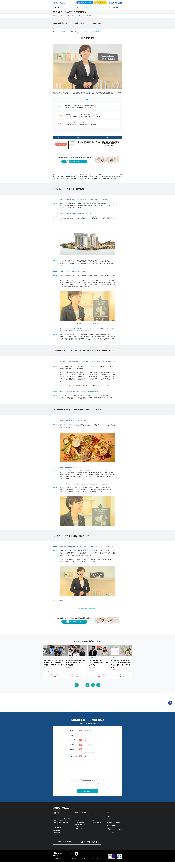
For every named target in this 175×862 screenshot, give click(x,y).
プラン (67, 7)
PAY (93, 816)
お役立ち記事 (57, 832)
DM (93, 818)
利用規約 (60, 858)
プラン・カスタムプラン (82, 813)
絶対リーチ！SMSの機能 (60, 820)
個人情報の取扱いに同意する (88, 780)
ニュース (109, 819)
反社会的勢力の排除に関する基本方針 (93, 858)
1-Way (77, 816)
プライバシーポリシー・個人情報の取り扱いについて (81, 783)
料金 (78, 7)
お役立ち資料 (57, 830)
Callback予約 (79, 828)
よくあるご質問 (111, 826)
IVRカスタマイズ (80, 822)
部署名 (71, 735)
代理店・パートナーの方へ (114, 829)
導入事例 (87, 7)
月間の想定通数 (73, 756)
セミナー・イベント (107, 7)
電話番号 (72, 749)
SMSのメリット (58, 816)
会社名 (71, 730)
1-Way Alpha (79, 818)
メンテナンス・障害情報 (113, 822)
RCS (93, 820)
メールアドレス (73, 744)
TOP (54, 15)
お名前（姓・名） (74, 740)
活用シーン (97, 7)
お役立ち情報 (57, 827)
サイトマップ (110, 832)
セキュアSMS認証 (80, 824)
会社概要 (55, 858)
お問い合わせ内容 (74, 761)
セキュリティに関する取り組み (61, 822)
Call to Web (79, 826)
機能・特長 (57, 7)
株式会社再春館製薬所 (58, 601)
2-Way (77, 820)
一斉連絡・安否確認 (96, 822)
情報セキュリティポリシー (79, 858)
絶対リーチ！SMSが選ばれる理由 (62, 818)
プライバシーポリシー (67, 858)
